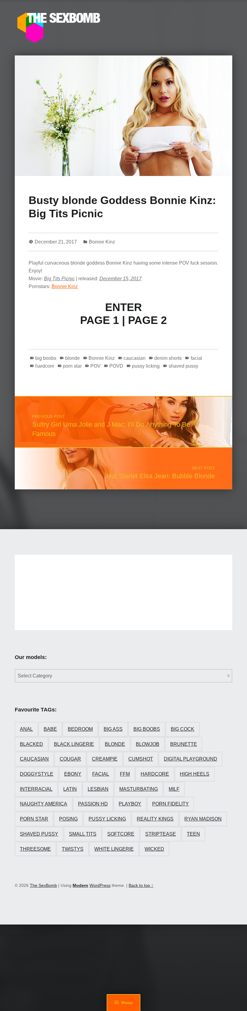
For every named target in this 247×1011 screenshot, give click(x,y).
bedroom (80, 729)
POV (95, 366)
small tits (82, 834)
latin (70, 789)
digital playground (190, 758)
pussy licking (146, 366)
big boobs (45, 358)
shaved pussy (183, 366)
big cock (182, 729)
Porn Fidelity (170, 803)
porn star (72, 366)
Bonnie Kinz (102, 241)
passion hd (93, 803)
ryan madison (203, 818)
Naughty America (43, 803)
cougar (70, 758)
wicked (154, 849)
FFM (125, 774)
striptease (160, 834)
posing (68, 818)
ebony (72, 774)
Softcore (120, 834)
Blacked (31, 744)
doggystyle (36, 774)
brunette (183, 744)
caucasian (134, 358)
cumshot (140, 758)
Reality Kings (155, 818)
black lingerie (74, 744)
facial (196, 358)
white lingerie (114, 849)
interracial (36, 789)
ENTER (123, 307)
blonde (72, 358)
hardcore (44, 366)
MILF (174, 789)
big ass (113, 729)
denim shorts (168, 358)
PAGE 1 (99, 320)
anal (26, 729)
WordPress (100, 885)
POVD (116, 366)
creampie (104, 758)
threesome (35, 849)
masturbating (138, 789)
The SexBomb (43, 885)
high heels (194, 774)
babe (50, 729)
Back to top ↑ (141, 885)
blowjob (147, 744)
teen (193, 834)
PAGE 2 (147, 320)
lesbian (98, 789)
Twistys (72, 849)
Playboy (130, 803)
